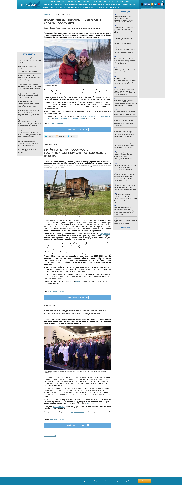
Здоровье (109, 4)
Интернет (124, 4)
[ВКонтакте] (49, 135)
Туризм (51, 7)
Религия (45, 7)
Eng (162, 1)
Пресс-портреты (114, 7)
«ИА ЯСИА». (90, 404)
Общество (79, 4)
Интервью (100, 7)
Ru (158, 1)
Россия (53, 1)
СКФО (104, 1)
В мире (45, 4)
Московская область (68, 1)
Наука (95, 4)
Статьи (106, 7)
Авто (130, 4)
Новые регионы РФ (124, 1)
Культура (135, 4)
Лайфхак (93, 7)
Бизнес (66, 4)
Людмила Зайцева (57, 291)
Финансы (72, 4)
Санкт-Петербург (81, 1)
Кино (60, 7)
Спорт (100, 4)
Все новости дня (125, 227)
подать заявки (77, 412)
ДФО (115, 1)
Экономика (58, 4)
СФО (112, 1)
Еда (104, 4)
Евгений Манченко (57, 123)
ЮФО (100, 1)
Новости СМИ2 (50, 436)
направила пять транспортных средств (70, 118)
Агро (55, 7)
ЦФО (93, 1)
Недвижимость (76, 7)
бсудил (78, 281)
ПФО (96, 1)
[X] (72, 135)
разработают (58, 407)
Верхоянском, (105, 234)
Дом (69, 7)
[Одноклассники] (60, 135)
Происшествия (87, 4)
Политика (51, 4)
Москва (59, 1)
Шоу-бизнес (85, 7)
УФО (108, 1)
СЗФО (88, 1)
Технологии (116, 4)
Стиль (64, 7)
